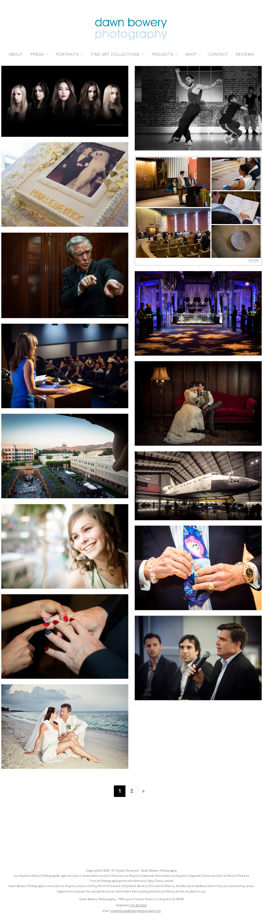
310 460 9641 (138, 905)
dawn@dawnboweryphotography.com (136, 910)
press (37, 54)
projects (162, 54)
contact (218, 54)
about (16, 54)
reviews (245, 54)
